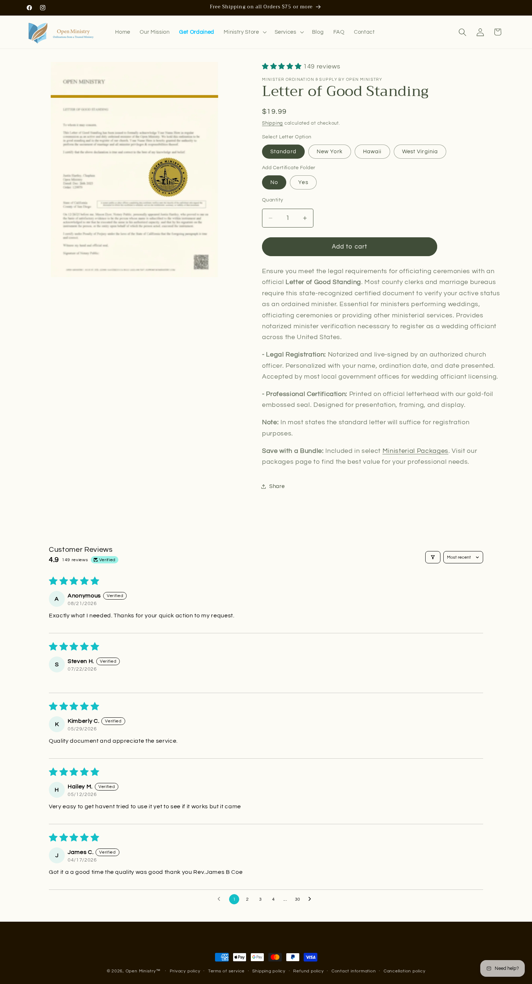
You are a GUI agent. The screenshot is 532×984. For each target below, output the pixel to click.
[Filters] (432, 557)
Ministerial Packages (415, 451)
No (274, 182)
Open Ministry (141, 971)
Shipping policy (269, 971)
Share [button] (276, 486)
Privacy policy (185, 971)
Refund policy (308, 971)
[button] (244, 32)
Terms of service (226, 971)
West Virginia (420, 151)
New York (330, 151)
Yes (303, 182)
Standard (283, 151)
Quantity (272, 200)
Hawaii (372, 151)
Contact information (354, 971)
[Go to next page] (311, 899)
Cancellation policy (405, 971)
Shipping (272, 123)
